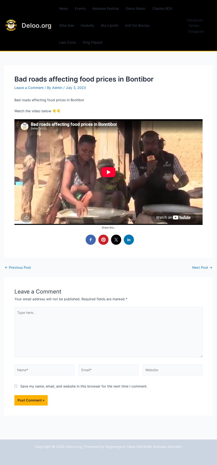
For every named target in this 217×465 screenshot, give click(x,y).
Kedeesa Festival (105, 8)
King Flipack (93, 42)
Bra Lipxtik (109, 25)
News (63, 8)
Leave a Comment (29, 88)
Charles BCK (162, 8)
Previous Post (18, 267)
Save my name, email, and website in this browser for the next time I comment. (83, 386)
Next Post (202, 267)
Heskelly (87, 25)
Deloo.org (36, 25)
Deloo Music (136, 8)
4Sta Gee (66, 25)
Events (80, 8)
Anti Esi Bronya (137, 25)
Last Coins (67, 42)
